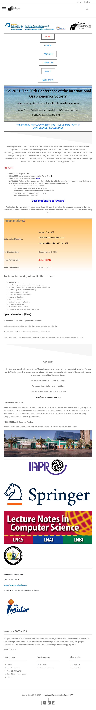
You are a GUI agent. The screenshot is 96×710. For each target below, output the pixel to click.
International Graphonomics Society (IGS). (58, 695)
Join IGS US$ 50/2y (14, 671)
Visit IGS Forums (13, 668)
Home (9, 665)
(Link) (17, 314)
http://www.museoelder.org (48, 397)
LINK (28, 174)
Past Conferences (46, 668)
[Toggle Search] (87, 9)
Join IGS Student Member (16, 674)
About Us (76, 665)
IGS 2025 (43, 665)
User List (10, 677)
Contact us (76, 668)
